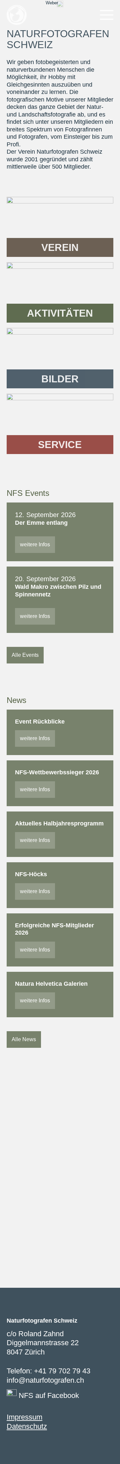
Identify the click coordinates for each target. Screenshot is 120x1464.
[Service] (60, 424)
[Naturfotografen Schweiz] (17, 15)
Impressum (24, 1417)
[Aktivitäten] (60, 292)
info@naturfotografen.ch (45, 1380)
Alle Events (25, 655)
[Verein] (60, 227)
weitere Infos (35, 544)
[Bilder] (60, 358)
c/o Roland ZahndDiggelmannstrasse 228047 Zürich (43, 1343)
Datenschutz (27, 1426)
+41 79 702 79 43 (62, 1371)
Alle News (24, 1039)
